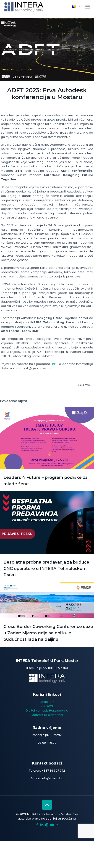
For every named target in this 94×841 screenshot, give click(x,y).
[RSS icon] (57, 825)
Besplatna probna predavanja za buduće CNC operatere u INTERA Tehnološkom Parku (46, 568)
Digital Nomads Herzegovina (47, 710)
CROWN (47, 706)
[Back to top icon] (47, 805)
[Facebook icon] (37, 825)
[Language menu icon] (76, 7)
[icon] (52, 825)
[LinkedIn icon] (42, 825)
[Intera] (23, 7)
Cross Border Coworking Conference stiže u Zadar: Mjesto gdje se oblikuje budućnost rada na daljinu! (48, 633)
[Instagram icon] (47, 825)
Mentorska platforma (47, 715)
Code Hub (47, 702)
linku (54, 364)
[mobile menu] (88, 7)
